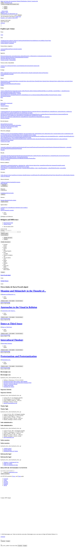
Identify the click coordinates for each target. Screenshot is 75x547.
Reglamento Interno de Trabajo (11, 451)
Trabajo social (16, 65)
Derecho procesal (5, 116)
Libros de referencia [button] (5, 176)
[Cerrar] (1, 544)
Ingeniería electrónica (47, 56)
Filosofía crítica (40, 155)
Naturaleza (45, 72)
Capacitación (12, 133)
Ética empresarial (8, 103)
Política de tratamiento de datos (11, 465)
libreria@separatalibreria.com (10, 403)
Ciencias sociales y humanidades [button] (8, 60)
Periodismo (17, 83)
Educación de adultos (63, 133)
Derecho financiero (49, 114)
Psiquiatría (11, 148)
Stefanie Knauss (7, 224)
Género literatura (50, 81)
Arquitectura (3, 40)
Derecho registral (20, 116)
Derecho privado (38, 115)
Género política (57, 81)
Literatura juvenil (30, 175)
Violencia (18, 92)
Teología (51, 94)
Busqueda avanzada (9, 210)
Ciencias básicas (33, 165)
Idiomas (18, 137)
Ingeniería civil (28, 56)
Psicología (8, 93)
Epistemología (14, 155)
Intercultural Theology (12, 340)
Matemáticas (9, 58)
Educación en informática (11, 135)
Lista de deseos (19, 300)
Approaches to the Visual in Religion (19, 307)
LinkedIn (6, 484)
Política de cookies (8, 463)
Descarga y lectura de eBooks (10, 384)
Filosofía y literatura (16, 157)
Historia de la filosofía (6, 158)
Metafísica (22, 158)
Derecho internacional (59, 114)
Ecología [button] (3, 67)
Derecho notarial (23, 115)
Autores (2, 272)
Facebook (6, 478)
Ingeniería (15, 168)
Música (43, 40)
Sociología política (11, 92)
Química (14, 58)
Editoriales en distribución (4, 185)
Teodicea (31, 158)
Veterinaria (19, 148)
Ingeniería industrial (14, 57)
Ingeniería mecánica (23, 57)
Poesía (6, 139)
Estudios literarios (70, 175)
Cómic (2, 42)
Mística (47, 94)
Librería (29, 1)
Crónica (9, 175)
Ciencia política (4, 90)
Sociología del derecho (6, 126)
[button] (4, 11)
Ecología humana (12, 72)
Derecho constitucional (10, 112)
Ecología (58, 165)
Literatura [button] (3, 169)
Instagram (6, 482)
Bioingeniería (4, 56)
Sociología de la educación (58, 139)
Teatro (46, 40)
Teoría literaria (56, 175)
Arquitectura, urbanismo (17, 165)
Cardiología (8, 147)
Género (2, 168)
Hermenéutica (24, 157)
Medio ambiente (4, 72)
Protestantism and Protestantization (19, 356)
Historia (2, 83)
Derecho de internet (5, 114)
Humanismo (13, 158)
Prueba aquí (18, 16)
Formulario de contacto (9, 386)
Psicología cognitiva (26, 139)
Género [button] (2, 75)
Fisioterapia (35, 147)
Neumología (40, 147)
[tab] (37, 242)
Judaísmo (39, 94)
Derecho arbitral (49, 111)
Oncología (3, 148)
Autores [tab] (5, 239)
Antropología (29, 65)
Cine (19, 40)
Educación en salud (21, 135)
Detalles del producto (5, 242)
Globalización (36, 90)
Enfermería (16, 147)
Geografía (11, 74)
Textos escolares (9, 140)
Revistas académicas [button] (5, 159)
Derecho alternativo (32, 111)
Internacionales (10, 193)
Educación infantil (22, 136)
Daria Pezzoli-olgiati (8, 222)
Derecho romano (28, 116)
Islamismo (3, 94)
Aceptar (8, 541)
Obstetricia (50, 147)
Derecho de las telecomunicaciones (18, 114)
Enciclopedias (11, 182)
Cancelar (3, 541)
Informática (3, 58)
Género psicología (65, 81)
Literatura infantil (22, 175)
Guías (6, 182)
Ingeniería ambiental (20, 56)
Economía (3, 74)
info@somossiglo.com (9, 437)
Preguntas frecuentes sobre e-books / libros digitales (15, 381)
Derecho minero (16, 115)
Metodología (12, 83)
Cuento (12, 175)
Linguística (6, 83)
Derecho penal (30, 115)
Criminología (4, 111)
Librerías (3, 194)
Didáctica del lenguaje (24, 133)
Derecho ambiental (41, 111)
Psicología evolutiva (44, 139)
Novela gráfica (62, 175)
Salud (50, 139)
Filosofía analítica (33, 155)
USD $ (5, 6)
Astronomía (3, 49)
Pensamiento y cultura (46, 168)
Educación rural (38, 136)
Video (49, 40)
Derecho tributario (36, 116)
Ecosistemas (34, 72)
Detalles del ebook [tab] (8, 237)
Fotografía (32, 40)
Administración (22, 65)
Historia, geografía (8, 168)
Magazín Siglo (14, 207)
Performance (7, 42)
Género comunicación (10, 81)
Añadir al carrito (4, 233)
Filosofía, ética (15, 166)
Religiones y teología (16, 93)
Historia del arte (38, 40)
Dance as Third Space (11, 323)
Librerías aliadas (12, 200)
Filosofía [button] (3, 150)
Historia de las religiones (31, 94)
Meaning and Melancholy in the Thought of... (23, 291)
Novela (39, 175)
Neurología (45, 147)
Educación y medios (57, 136)
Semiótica (26, 158)
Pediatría (7, 148)
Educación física (14, 136)
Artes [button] (2, 34)
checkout (3, 23)
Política (6, 124)
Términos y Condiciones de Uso (11, 462)
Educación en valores (31, 135)
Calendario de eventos (6, 207)
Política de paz (46, 90)
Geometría (19, 49)
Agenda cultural (4, 201)
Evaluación (65, 136)
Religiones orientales (10, 94)
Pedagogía (3, 139)
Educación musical (30, 136)
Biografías (3, 104)
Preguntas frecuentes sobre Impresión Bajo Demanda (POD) (17, 382)
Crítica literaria (4, 175)
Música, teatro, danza (36, 168)
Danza (21, 40)
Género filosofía (35, 81)
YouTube (6, 481)
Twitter (5, 480)
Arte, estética (26, 165)
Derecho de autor (20, 112)
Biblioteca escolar (5, 133)
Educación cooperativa (53, 133)
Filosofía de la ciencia (24, 166)
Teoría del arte (13, 42)
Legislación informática (15, 125)
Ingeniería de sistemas (37, 56)
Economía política (21, 90)
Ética (34, 158)
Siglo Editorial (4, 183)
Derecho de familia (28, 112)
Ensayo (16, 175)
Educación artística (43, 133)
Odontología (56, 147)
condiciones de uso (13, 472)
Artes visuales (40, 165)
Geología (15, 49)
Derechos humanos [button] (5, 118)
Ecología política (20, 72)
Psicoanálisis (3, 93)
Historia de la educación (10, 137)
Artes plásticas (9, 40)
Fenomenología (25, 155)
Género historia (42, 81)
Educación (9, 166)
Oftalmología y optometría (65, 147)
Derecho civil (65, 111)
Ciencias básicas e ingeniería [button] (7, 43)
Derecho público (12, 116)
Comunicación (34, 1)
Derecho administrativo (22, 111)
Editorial (19, 1)
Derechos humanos (12, 90)
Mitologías (43, 94)
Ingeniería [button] (3, 50)
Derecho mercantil (8, 115)
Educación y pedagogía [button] (6, 128)
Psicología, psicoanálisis (60, 168)
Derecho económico (40, 114)
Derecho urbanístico (45, 116)
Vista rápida (11, 300)
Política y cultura (61, 90)
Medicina (29, 168)
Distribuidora (24, 1)
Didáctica (17, 133)
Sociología (7, 82)
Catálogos (15, 40)
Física (11, 49)
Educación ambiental (34, 133)
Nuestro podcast (2, 209)
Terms (19, 476)
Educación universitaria (47, 136)
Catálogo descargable (8, 385)
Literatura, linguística (22, 168)
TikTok (5, 485)
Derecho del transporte (12, 111)
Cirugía (12, 147)
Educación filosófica (5, 136)
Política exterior (53, 90)
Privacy (14, 476)
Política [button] (2, 85)
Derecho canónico (57, 111)
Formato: (3, 230)
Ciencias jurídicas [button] (5, 105)
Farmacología (29, 147)
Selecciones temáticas (23, 207)
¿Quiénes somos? (8, 448)
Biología (8, 49)
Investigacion (40, 72)
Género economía (19, 81)
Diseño (24, 40)
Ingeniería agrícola (11, 56)
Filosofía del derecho (5, 125)
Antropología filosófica (6, 155)
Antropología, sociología (6, 165)
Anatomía (3, 147)
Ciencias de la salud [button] (5, 141)
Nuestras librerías (5, 200)
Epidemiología (22, 147)
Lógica (18, 158)
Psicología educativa (35, 139)
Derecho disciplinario (31, 114)
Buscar (19, 15)
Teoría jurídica (14, 126)
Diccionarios (17, 182)
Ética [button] (2, 97)
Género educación (27, 81)
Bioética (2, 103)
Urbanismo (8, 96)
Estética (28, 40)
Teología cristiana (57, 94)
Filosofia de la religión (20, 94)
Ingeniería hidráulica (5, 57)
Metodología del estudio (25, 137)
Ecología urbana (27, 72)
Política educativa (12, 139)
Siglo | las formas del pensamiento (9, 1)
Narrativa (36, 175)
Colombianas (4, 193)
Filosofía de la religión (49, 155)
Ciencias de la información (7, 65)
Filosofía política (29, 90)
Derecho (3, 81)
